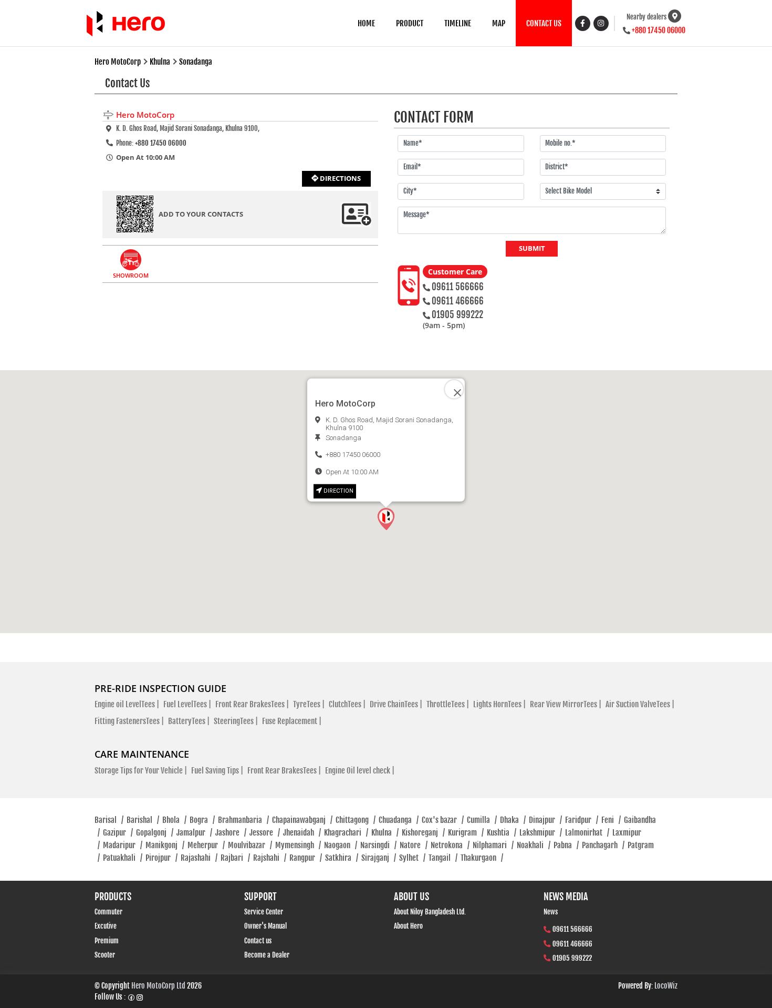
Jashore (230, 833)
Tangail (443, 858)
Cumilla (482, 820)
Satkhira (341, 858)
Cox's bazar (443, 820)
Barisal (109, 820)
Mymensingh (298, 845)
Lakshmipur (540, 833)
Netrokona (450, 845)
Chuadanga (399, 820)
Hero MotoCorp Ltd (158, 985)
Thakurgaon (482, 858)
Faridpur (581, 820)
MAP (498, 23)
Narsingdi (378, 845)
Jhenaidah (302, 833)
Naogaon (340, 845)
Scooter (105, 955)
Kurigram (466, 833)
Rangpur (305, 858)
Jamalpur (194, 833)
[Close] (454, 389)
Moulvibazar (250, 845)
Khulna (385, 833)
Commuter (108, 912)
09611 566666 (458, 286)
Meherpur (206, 845)
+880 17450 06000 (658, 30)
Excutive (106, 926)
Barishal (143, 820)
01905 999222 (457, 314)
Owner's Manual (265, 926)
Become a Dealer (266, 955)
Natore (413, 845)
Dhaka (513, 820)
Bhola (174, 820)
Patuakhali (122, 858)
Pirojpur (161, 858)
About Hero (408, 926)
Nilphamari (493, 845)
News (551, 912)
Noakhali (533, 845)
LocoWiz (665, 985)
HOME (366, 23)
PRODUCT (409, 23)
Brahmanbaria (243, 820)
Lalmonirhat (587, 833)
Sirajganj (378, 858)
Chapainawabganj (302, 820)
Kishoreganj (423, 833)
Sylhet (412, 858)
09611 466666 (458, 301)
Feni (611, 820)
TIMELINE (457, 23)
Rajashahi (199, 858)
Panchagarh (603, 845)
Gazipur (118, 833)
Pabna (566, 845)
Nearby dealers (646, 17)
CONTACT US (543, 23)
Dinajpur (545, 820)
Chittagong (355, 820)
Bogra (202, 820)
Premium (107, 940)
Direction (338, 490)
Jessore (264, 833)
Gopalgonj (154, 833)
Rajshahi (269, 858)
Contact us (258, 940)
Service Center (263, 912)
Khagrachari (346, 833)
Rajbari (235, 858)
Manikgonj (164, 845)
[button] (386, 519)
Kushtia (501, 833)
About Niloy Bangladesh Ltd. (430, 912)
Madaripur (122, 845)
